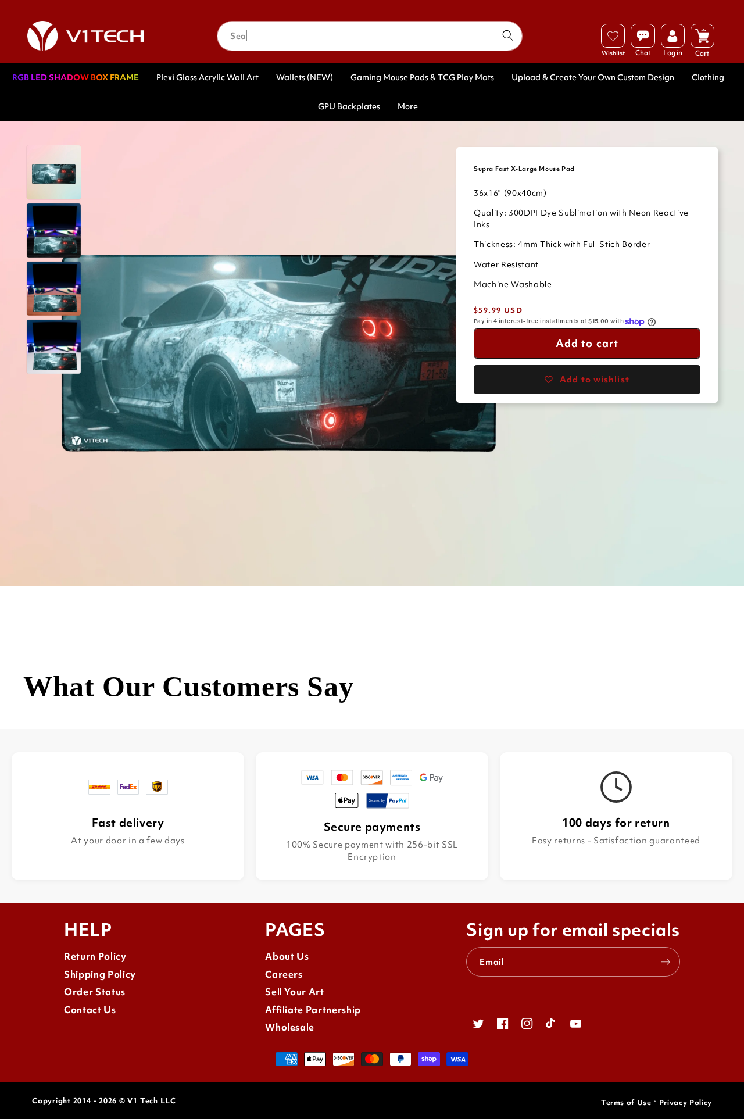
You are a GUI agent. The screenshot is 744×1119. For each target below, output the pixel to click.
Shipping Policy (100, 974)
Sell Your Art (294, 992)
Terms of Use (626, 1102)
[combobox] (369, 36)
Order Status (95, 992)
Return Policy (95, 956)
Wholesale (289, 1027)
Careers (284, 974)
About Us (287, 956)
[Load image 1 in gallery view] (53, 172)
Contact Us (90, 1010)
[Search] (507, 35)
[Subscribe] (665, 962)
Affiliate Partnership (313, 1010)
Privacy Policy (685, 1102)
